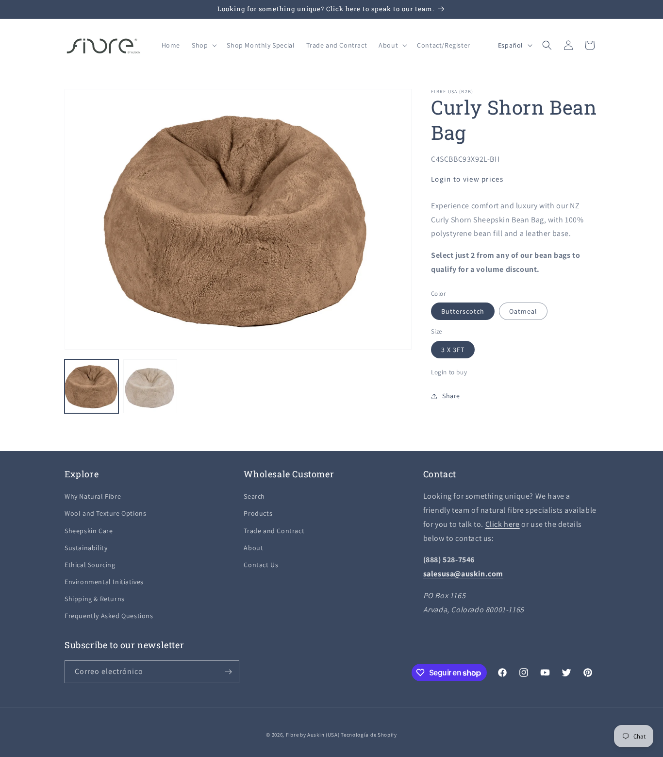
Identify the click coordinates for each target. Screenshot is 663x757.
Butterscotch (462, 311)
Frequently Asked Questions (109, 615)
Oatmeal (523, 311)
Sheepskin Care (89, 530)
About (253, 547)
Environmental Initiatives (104, 581)
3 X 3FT (452, 349)
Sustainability (86, 547)
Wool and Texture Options (105, 513)
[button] (203, 45)
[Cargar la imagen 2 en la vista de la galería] (150, 386)
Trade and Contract (274, 530)
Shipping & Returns (95, 598)
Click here (502, 524)
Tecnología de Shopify (369, 734)
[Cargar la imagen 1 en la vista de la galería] (91, 386)
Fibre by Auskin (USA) (313, 734)
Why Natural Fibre (93, 496)
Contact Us (261, 564)
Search (254, 496)
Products (258, 513)
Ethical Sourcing (90, 564)
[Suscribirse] (228, 671)
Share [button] (451, 395)
